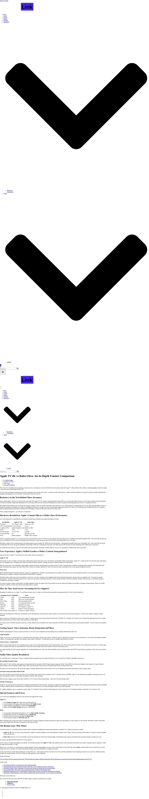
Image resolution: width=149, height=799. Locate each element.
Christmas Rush (38, 759)
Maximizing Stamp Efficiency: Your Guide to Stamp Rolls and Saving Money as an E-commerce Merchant (32, 773)
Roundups (10, 190)
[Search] (0, 366)
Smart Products (69, 759)
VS (91, 759)
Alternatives (10, 192)
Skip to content (4, 0)
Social (5, 16)
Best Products (30, 759)
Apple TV (23, 759)
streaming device (83, 759)
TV (89, 759)
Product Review (50, 759)
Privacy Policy (11, 784)
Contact (9, 362)
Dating (5, 19)
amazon (15, 759)
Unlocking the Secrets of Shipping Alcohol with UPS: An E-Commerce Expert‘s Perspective (28, 766)
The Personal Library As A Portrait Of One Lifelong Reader (19, 765)
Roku (56, 759)
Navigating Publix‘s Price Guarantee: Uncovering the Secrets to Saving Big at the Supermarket (29, 768)
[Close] (3, 372)
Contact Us (10, 783)
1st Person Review (8, 759)
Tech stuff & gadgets (9, 485)
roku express (61, 759)
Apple (19, 759)
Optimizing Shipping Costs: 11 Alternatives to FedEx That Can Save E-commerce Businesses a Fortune (31, 771)
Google (44, 759)
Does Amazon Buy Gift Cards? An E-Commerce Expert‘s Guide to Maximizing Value (26, 769)
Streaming (76, 759)
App (4, 14)
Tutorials (5, 20)
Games (5, 17)
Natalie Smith (9, 480)
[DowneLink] (74, 7)
